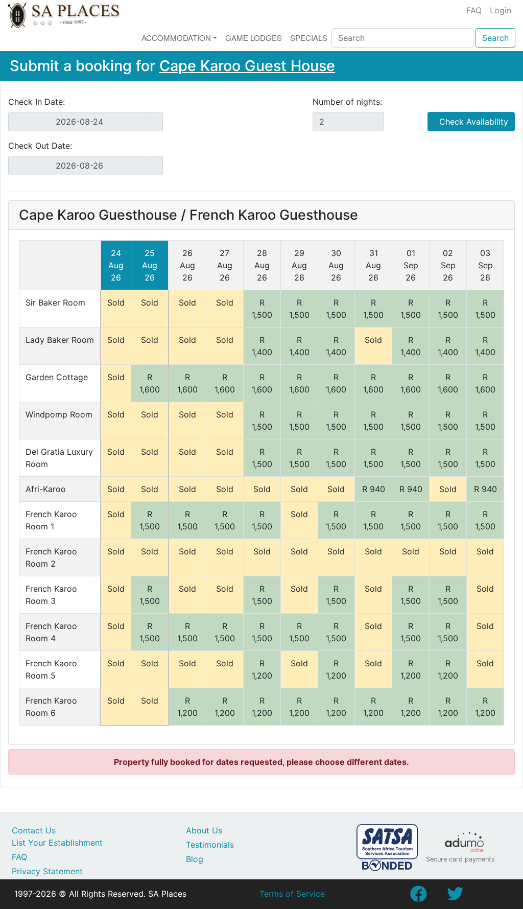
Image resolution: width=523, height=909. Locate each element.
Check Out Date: (40, 146)
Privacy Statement (47, 871)
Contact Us (34, 830)
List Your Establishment (57, 842)
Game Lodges (253, 37)
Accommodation (176, 37)
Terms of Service (292, 894)
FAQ (474, 10)
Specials (308, 37)
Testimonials (210, 845)
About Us (204, 830)
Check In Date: (36, 102)
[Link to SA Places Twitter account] (455, 897)
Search (495, 38)
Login (500, 10)
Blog (194, 859)
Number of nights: (347, 102)
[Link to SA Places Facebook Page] (418, 897)
